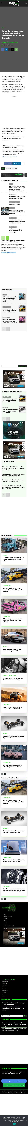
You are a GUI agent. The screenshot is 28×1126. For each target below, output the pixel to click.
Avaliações (5, 1019)
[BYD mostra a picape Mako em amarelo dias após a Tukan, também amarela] (22, 308)
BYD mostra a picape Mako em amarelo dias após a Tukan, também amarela (10, 310)
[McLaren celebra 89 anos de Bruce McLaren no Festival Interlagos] (14, 665)
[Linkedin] (6, 49)
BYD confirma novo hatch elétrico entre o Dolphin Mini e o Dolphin (12, 766)
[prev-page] (3, 238)
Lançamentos (7, 704)
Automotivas (6, 306)
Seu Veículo (13, 217)
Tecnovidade (7, 857)
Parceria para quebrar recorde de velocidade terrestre (17, 197)
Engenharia (13, 194)
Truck (3, 28)
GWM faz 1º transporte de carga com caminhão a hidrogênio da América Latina (13, 559)
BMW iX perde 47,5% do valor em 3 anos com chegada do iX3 (13, 650)
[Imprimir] (9, 49)
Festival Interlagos (9, 675)
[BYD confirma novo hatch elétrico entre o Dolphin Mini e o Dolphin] (14, 752)
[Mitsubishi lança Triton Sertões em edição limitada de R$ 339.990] (14, 694)
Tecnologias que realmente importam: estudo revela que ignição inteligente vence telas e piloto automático (14, 890)
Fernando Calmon (14, 202)
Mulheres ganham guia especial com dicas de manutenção (15, 230)
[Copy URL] (12, 49)
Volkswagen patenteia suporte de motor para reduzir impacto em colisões (10, 321)
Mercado (12, 208)
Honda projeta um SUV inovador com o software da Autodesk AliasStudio (17, 221)
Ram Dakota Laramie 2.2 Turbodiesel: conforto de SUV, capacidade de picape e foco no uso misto (13, 487)
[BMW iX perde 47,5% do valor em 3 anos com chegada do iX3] (14, 636)
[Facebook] (2, 49)
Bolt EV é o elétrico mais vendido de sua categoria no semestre (17, 212)
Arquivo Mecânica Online (11, 168)
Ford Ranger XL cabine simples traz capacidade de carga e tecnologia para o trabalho (13, 1008)
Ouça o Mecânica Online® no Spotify (14, 1085)
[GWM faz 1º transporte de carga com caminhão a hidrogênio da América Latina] (22, 296)
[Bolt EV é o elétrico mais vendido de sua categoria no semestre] (5, 211)
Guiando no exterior (14, 204)
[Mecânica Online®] (14, 3)
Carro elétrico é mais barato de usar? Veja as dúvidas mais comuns (10, 411)
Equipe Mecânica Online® (10, 42)
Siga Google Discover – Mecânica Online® (15, 1081)
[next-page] (7, 238)
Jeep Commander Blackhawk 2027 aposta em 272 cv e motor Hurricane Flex (13, 474)
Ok (14, 1123)
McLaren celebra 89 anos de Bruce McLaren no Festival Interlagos (13, 679)
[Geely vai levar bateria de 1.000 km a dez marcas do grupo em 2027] (14, 847)
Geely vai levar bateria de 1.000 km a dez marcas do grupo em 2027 (13, 860)
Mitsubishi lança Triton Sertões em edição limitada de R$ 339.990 (13, 708)
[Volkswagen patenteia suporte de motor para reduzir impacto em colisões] (22, 319)
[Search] (25, 1016)
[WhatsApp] (16, 49)
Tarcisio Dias (5, 1068)
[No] (26, 1120)
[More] (22, 163)
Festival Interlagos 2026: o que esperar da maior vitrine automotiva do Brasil (13, 1072)
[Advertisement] (14, 111)
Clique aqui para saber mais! (10, 156)
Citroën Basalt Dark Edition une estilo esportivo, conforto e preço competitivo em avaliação (13, 468)
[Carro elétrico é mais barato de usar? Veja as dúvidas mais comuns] (22, 409)
